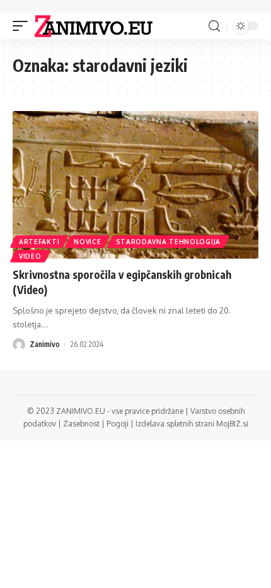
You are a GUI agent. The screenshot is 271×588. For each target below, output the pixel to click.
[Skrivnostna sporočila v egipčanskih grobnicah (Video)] (135, 185)
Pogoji (118, 423)
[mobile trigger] (23, 26)
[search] (214, 26)
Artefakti (39, 241)
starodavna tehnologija (168, 241)
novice (87, 241)
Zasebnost (81, 423)
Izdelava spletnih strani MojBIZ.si (192, 423)
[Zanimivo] (93, 26)
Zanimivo (45, 344)
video (30, 256)
